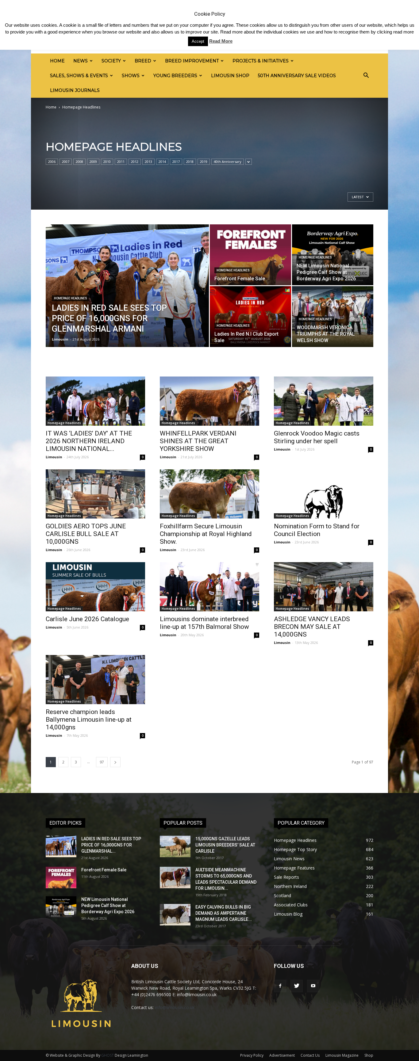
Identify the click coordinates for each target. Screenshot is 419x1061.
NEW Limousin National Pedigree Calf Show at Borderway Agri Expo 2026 (107, 905)
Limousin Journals (75, 90)
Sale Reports (286, 877)
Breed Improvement (192, 61)
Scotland (282, 895)
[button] (366, 75)
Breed (143, 61)
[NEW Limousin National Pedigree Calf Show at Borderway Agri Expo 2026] (61, 907)
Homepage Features (294, 868)
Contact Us (310, 1055)
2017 (176, 161)
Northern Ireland (290, 886)
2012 (134, 161)
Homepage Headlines (70, 298)
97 (102, 762)
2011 (121, 161)
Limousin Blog (288, 914)
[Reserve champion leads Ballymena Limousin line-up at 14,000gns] (95, 679)
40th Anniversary (227, 161)
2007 (65, 161)
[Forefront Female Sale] (250, 254)
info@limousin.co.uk (174, 1007)
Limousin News (289, 859)
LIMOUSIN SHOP (230, 75)
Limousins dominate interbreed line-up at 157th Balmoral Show (204, 622)
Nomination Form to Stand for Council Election (316, 530)
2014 (162, 161)
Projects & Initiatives (261, 61)
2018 (190, 161)
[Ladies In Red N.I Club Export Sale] (250, 316)
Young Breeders (175, 75)
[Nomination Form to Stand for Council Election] (323, 494)
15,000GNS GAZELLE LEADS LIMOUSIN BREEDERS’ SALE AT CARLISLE (225, 845)
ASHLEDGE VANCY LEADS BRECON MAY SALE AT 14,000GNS (312, 626)
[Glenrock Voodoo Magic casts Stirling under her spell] (323, 401)
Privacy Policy (251, 1055)
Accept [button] (198, 41)
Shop (368, 1055)
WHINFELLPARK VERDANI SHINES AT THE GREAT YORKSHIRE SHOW (198, 441)
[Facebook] (280, 986)
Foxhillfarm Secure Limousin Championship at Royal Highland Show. (206, 534)
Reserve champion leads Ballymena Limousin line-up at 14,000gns (89, 719)
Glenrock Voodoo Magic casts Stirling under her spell (316, 437)
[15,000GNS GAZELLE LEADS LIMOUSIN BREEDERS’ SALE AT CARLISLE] (175, 846)
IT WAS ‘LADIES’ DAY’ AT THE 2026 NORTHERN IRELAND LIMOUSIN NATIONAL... (89, 441)
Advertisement (282, 1055)
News (80, 61)
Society (111, 61)
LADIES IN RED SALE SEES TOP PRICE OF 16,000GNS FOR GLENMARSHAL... (111, 845)
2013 (148, 161)
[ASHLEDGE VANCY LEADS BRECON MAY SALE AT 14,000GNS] (323, 586)
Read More (221, 41)
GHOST (107, 1055)
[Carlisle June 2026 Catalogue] (95, 586)
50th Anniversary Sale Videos (297, 75)
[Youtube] (313, 986)
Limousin (60, 339)
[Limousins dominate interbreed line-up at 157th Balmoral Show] (209, 586)
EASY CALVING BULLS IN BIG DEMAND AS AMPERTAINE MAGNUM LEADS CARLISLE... (223, 913)
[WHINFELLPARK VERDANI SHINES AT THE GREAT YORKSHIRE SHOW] (209, 401)
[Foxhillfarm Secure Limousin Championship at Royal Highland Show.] (209, 494)
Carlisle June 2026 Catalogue (87, 619)
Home (57, 61)
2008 (79, 161)
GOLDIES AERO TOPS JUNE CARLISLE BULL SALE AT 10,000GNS (86, 534)
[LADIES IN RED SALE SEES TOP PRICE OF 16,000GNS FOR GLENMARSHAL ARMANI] (127, 295)
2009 (93, 161)
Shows (131, 75)
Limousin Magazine (342, 1055)
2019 (203, 161)
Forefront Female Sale (103, 869)
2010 (107, 161)
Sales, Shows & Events (79, 75)
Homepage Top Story (295, 849)
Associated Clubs (291, 905)
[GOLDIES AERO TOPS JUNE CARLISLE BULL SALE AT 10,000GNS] (95, 494)
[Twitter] (296, 986)
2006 (52, 161)
